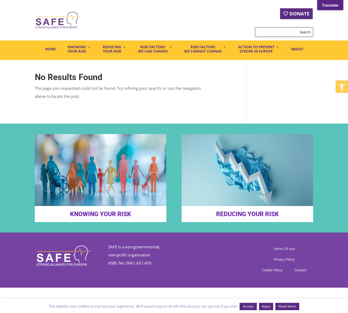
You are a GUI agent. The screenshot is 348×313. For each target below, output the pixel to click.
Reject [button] (266, 306)
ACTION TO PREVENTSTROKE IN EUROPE (256, 49)
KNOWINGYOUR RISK (76, 49)
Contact (300, 270)
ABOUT (297, 49)
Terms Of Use (284, 249)
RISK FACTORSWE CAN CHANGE (153, 49)
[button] (342, 86)
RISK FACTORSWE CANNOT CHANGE (203, 49)
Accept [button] (248, 306)
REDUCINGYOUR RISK (112, 49)
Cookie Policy (272, 270)
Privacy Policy (284, 260)
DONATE (299, 13)
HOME (50, 49)
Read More (287, 306)
